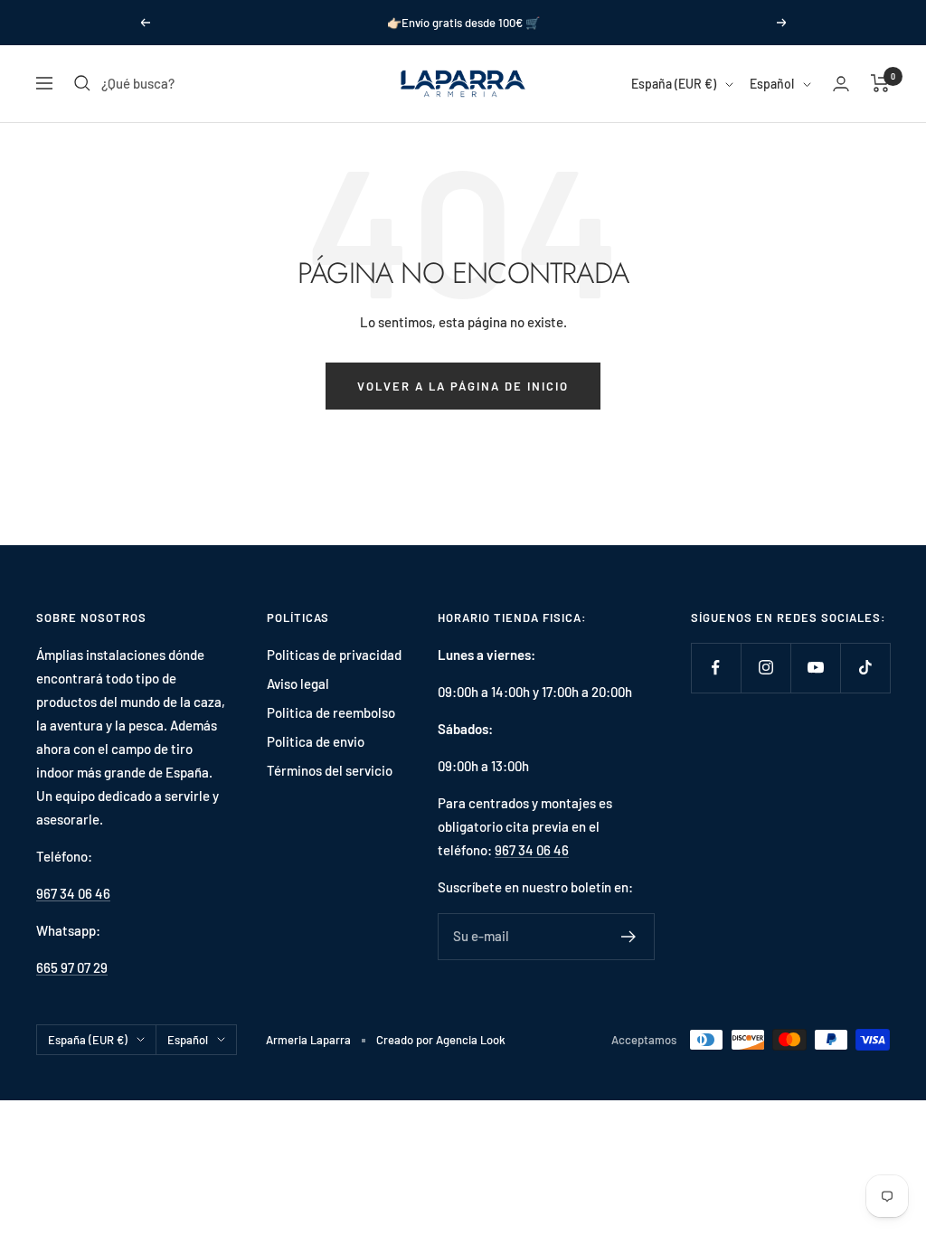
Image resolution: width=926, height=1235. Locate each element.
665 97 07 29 (72, 967)
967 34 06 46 (73, 893)
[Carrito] (880, 83)
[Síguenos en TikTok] (865, 668)
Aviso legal (298, 683)
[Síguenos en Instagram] (765, 668)
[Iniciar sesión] (841, 83)
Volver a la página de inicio (463, 386)
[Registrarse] (629, 936)
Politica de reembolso (331, 712)
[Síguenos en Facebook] (716, 668)
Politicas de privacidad (334, 654)
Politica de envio (315, 741)
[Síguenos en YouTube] (815, 668)
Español (772, 83)
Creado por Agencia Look (441, 1039)
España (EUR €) (673, 83)
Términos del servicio (329, 770)
